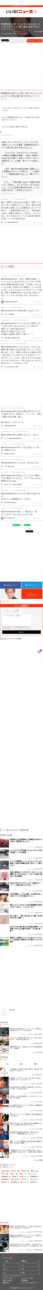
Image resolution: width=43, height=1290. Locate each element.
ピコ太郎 (16, 1179)
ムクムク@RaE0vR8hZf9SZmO (12, 438)
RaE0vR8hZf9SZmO (6, 431)
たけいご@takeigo (9, 314)
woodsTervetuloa (5, 320)
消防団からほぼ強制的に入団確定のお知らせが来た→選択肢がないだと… (26, 840)
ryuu (32, 1052)
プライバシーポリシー (30, 1282)
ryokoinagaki (4, 275)
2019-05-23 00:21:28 (17, 508)
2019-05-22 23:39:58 (20, 444)
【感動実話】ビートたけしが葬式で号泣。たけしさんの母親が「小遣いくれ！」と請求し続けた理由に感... (26, 1151)
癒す (35, 1171)
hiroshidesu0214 (5, 199)
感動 (6, 1171)
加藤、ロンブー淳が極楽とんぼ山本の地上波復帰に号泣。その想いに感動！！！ (26, 1142)
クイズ (25, 1182)
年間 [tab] (35, 1064)
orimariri (3, 508)
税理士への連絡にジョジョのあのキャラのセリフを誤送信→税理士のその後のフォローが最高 (26, 939)
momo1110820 (4, 343)
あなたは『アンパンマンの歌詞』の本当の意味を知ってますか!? (26, 1115)
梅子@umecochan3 (9, 453)
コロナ (33, 1174)
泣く (15, 1174)
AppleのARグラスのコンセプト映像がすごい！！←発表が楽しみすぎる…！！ (25, 884)
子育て (26, 1179)
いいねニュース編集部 (27, 1034)
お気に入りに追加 (35, 41)
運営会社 (5, 1282)
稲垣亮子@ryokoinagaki (10, 301)
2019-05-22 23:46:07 (19, 408)
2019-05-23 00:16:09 (17, 307)
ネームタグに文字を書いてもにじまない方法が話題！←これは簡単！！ (26, 851)
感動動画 (35, 1177)
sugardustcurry (4, 490)
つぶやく (29, 528)
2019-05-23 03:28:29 (21, 343)
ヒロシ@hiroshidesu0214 (11, 222)
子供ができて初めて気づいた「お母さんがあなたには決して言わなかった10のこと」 (26, 1227)
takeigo (2, 307)
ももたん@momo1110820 (11, 367)
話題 (26, 1171)
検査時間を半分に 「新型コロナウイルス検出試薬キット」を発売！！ (26, 1047)
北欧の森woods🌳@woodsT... (12, 338)
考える (16, 1171)
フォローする (13, 199)
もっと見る (38, 1160)
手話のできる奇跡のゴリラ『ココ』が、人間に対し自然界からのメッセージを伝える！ (26, 1029)
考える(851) (38, 31)
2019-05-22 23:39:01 (21, 472)
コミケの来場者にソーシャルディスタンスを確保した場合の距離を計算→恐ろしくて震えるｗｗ (26, 863)
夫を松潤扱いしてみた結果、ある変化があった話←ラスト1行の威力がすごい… (26, 895)
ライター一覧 (7, 1278)
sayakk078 (3, 408)
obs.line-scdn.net (8, 135)
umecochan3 (4, 444)
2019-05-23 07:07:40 (22, 320)
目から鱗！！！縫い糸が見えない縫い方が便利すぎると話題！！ (26, 917)
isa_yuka (3, 459)
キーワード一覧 (27, 1278)
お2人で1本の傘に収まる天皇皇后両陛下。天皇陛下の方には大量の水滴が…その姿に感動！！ (26, 928)
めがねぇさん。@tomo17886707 (13, 484)
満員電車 (15, 1182)
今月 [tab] (21, 1064)
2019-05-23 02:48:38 (21, 490)
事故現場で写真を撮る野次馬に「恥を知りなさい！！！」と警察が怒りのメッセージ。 (24, 1133)
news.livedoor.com (10, 193)
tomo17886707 (4, 472)
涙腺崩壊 (6, 1179)
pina (32, 1043)
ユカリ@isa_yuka (9, 466)
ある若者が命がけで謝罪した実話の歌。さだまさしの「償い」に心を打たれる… (26, 1088)
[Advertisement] (21, 64)
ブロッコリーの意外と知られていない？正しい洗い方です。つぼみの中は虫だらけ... (26, 1038)
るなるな (30, 847)
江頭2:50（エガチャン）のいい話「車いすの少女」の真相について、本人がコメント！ (26, 1079)
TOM (33, 1075)
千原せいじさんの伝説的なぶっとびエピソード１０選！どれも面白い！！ (26, 1097)
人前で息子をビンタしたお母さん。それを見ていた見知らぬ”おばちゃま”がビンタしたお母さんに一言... (26, 1245)
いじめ (35, 1179)
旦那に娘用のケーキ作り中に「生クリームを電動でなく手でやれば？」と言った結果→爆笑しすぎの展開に (26, 874)
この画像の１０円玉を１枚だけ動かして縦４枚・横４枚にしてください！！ (26, 1070)
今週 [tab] (7, 1064)
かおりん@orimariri (9, 518)
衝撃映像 (6, 1177)
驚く (23, 1174)
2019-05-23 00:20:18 (24, 431)
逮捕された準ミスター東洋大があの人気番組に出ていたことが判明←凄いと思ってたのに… (26, 1124)
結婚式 (34, 1182)
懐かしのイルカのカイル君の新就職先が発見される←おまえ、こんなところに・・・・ (26, 906)
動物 (16, 1177)
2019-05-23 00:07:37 (20, 275)
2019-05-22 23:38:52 (18, 459)
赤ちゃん (25, 1177)
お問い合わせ (7, 1280)
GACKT (6, 1182)
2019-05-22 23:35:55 (22, 199)
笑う (5, 1174)
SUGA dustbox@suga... (10, 502)
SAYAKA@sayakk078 (10, 425)
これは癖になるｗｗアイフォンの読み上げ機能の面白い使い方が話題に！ (26, 1106)
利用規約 (25, 1280)
